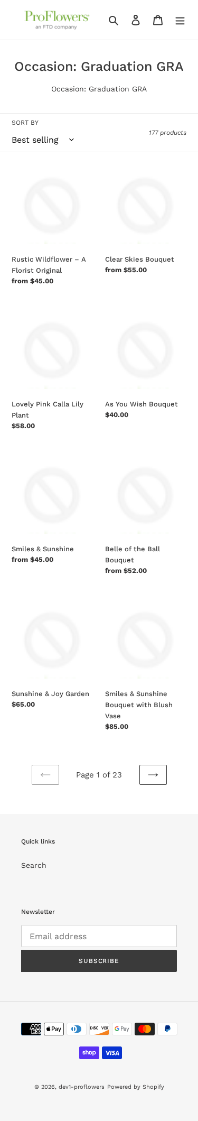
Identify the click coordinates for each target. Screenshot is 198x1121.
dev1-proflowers (82, 1086)
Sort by (25, 122)
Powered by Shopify (135, 1086)
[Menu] (180, 20)
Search (33, 865)
